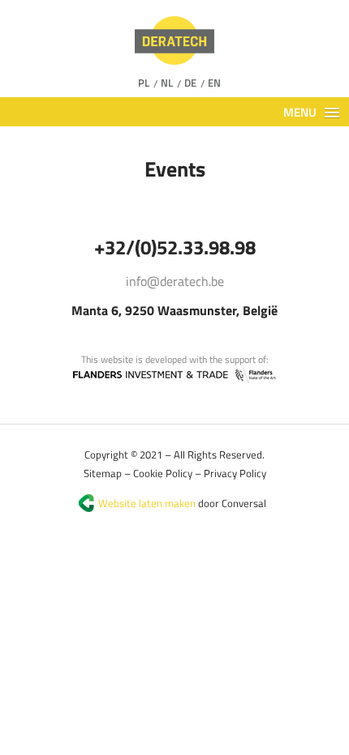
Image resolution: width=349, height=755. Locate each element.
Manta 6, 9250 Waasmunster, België (174, 310)
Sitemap (103, 473)
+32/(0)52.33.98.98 (175, 247)
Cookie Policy (162, 473)
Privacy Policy (235, 473)
